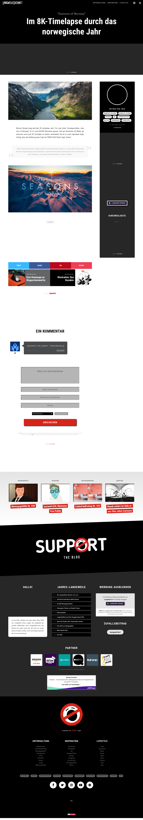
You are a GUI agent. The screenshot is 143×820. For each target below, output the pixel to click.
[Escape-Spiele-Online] (106, 660)
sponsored (79, 775)
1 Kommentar (117, 127)
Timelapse (126, 120)
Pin (60, 265)
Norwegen (116, 120)
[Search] (140, 3)
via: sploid (50, 222)
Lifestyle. (124, 3)
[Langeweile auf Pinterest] (89, 785)
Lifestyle (102, 741)
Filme (41, 756)
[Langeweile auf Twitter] (62, 785)
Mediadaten (67, 775)
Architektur (71, 749)
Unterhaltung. (99, 3)
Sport (102, 756)
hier (32, 434)
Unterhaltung (40, 741)
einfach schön (125, 113)
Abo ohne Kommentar (61, 413)
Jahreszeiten (123, 116)
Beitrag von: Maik (117, 109)
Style (102, 758)
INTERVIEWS (55, 480)
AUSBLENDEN (73, 72)
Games (41, 760)
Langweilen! (115, 632)
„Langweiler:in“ (109, 599)
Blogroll (24, 775)
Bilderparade (41, 746)
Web (102, 765)
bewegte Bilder (110, 113)
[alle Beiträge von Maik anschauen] (117, 94)
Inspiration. (112, 3)
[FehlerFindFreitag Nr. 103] (87, 496)
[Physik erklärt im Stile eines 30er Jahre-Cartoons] (119, 499)
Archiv (34, 775)
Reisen (108, 116)
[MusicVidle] (64, 660)
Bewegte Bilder (71, 753)
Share (39, 265)
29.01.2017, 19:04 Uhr (32, 350)
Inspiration (71, 741)
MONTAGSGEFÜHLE (23, 480)
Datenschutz (102, 775)
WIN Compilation (41, 765)
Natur (106, 120)
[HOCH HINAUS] (71, 801)
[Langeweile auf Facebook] (53, 785)
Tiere (102, 763)
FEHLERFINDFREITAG (88, 480)
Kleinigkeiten (41, 753)
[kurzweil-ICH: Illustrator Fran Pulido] (55, 499)
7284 (74, 730)
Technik (102, 760)
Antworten (60, 350)
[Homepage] (14, 3)
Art (71, 751)
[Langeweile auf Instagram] (71, 785)
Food (102, 746)
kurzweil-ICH (71, 760)
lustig (41, 763)
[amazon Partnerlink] (36, 660)
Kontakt (57, 775)
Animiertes (71, 746)
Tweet (19, 265)
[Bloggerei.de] (71, 814)
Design (71, 756)
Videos (71, 765)
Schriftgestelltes (71, 763)
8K (114, 116)
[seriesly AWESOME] (50, 660)
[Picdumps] (92, 660)
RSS (121, 775)
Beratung (90, 775)
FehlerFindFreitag (41, 749)
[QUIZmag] (78, 660)
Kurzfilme (41, 758)
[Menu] (134, 3)
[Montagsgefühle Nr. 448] (23, 496)
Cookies (114, 775)
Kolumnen (102, 749)
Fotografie (71, 758)
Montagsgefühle (41, 751)
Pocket (81, 265)
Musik (102, 751)
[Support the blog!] (71, 548)
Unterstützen (45, 775)
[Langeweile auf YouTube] (80, 785)
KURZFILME (119, 480)
